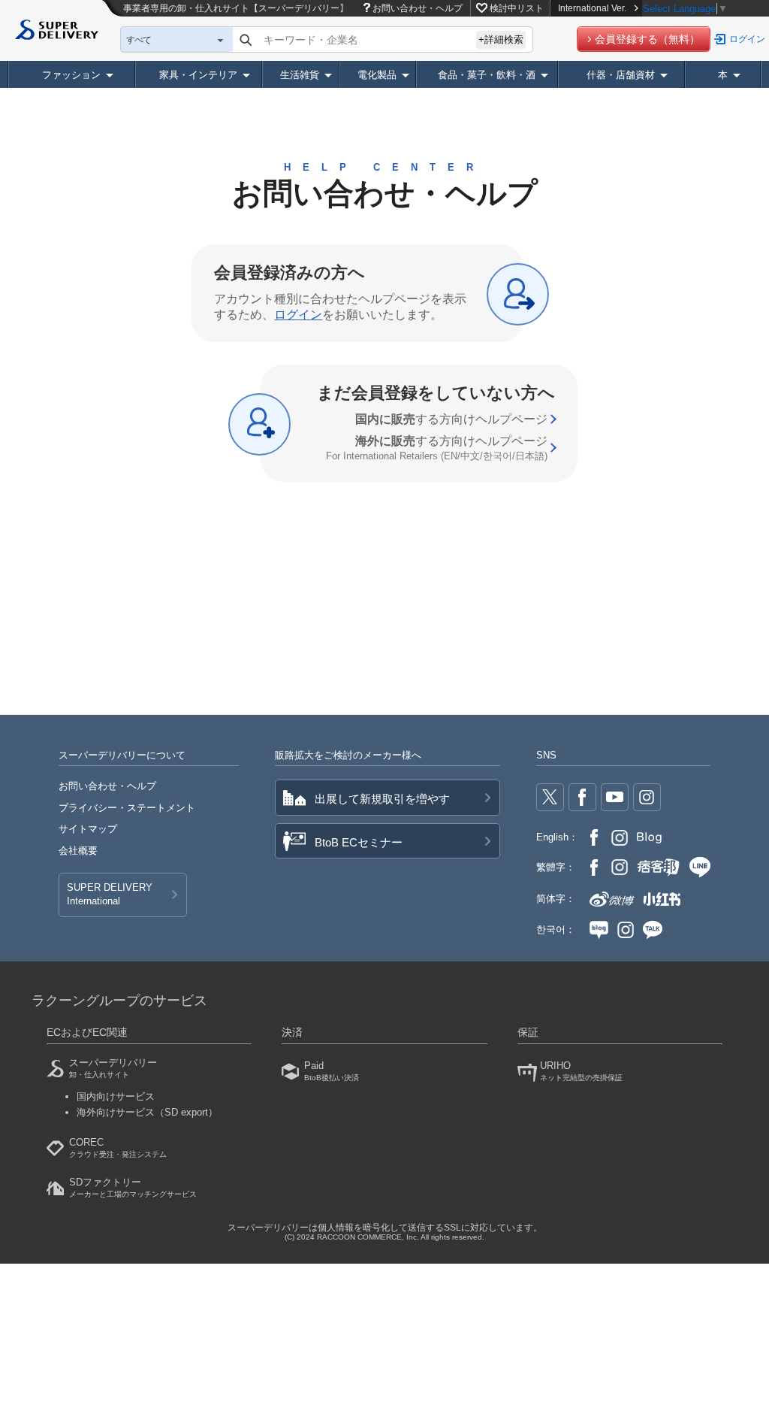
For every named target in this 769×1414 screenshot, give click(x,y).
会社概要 (78, 850)
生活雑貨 (299, 74)
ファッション (71, 74)
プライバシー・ (127, 807)
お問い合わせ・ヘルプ (417, 8)
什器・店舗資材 (621, 74)
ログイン (747, 39)
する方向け (451, 419)
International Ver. (592, 8)
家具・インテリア (198, 74)
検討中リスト (517, 8)
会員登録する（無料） (647, 39)
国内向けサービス (116, 1096)
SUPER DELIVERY (109, 894)
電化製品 (377, 74)
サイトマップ (88, 828)
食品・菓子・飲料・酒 (486, 74)
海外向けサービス (147, 1112)
